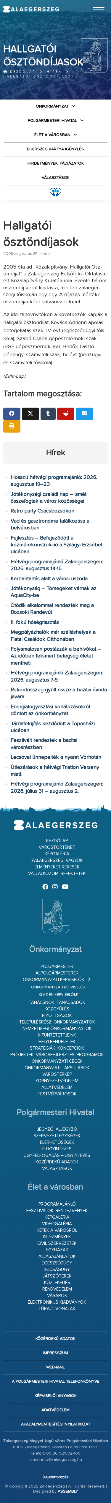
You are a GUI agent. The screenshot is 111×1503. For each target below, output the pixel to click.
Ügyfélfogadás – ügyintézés (57, 1155)
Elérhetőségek (57, 1142)
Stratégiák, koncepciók (57, 1048)
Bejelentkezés (56, 1477)
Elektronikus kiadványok (57, 1302)
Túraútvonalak (56, 1309)
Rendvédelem (57, 1289)
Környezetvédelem (57, 1081)
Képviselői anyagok (56, 1396)
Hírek (54, 71)
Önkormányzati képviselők (53, 979)
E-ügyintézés (57, 1149)
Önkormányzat (52, 106)
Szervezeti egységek (57, 1136)
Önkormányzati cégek (57, 1061)
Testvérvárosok (57, 1094)
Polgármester (57, 966)
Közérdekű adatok (57, 1162)
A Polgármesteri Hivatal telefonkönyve (55, 1381)
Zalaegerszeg (31, 9)
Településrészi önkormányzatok (57, 1022)
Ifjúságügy (57, 1269)
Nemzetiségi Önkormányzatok (57, 1028)
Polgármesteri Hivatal (52, 121)
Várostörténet (57, 847)
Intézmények (57, 1237)
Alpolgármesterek (57, 973)
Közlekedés (57, 1282)
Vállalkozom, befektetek (57, 873)
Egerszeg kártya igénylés (55, 149)
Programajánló (57, 1204)
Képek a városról (57, 1230)
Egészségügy (57, 1263)
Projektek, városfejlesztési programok (57, 1055)
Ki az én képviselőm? (58, 995)
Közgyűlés (57, 1009)
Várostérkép (57, 1074)
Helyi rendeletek (56, 1042)
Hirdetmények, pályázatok (56, 163)
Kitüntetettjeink (57, 1035)
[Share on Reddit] (65, 414)
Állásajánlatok (57, 1256)
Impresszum (55, 1353)
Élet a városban (52, 135)
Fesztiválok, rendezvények (57, 1211)
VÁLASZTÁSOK (56, 178)
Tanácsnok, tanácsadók (57, 1002)
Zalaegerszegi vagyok (57, 860)
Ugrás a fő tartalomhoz (93, 2)
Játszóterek (57, 1276)
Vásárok (57, 1296)
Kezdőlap (22, 71)
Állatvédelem (57, 1087)
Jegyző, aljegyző (57, 1129)
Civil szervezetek (57, 1243)
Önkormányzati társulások (57, 1068)
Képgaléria (57, 854)
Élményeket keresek (57, 867)
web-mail (55, 1367)
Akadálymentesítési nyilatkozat (55, 1424)
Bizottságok (57, 1015)
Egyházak (57, 1250)
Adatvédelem (55, 1410)
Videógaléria (57, 1224)
